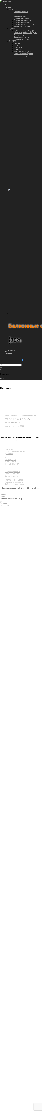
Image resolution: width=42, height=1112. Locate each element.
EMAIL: (8, 423)
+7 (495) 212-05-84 (22, 419)
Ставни (17, 45)
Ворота (17, 43)
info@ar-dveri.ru (17, 423)
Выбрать (11, 350)
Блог (7, 351)
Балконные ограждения (23, 54)
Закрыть (3, 378)
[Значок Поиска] (1, 367)
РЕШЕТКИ (13, 10)
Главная (8, 5)
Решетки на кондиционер (24, 24)
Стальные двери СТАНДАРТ (25, 33)
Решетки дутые (20, 16)
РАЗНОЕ (12, 41)
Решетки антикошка (22, 22)
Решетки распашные (22, 18)
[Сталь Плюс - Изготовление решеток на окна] (6, 1)
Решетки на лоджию (22, 26)
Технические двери (21, 37)
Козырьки (18, 47)
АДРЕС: (8, 416)
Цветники (18, 50)
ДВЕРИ (12, 29)
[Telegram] (22, 360)
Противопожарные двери (24, 31)
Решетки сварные (21, 12)
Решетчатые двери (21, 39)
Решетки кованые (21, 14)
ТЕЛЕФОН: (9, 419)
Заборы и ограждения (22, 52)
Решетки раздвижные (22, 20)
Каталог (8, 7)
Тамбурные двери (21, 35)
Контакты (9, 354)
